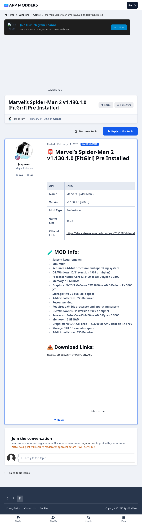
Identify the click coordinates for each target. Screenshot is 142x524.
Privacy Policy (13, 508)
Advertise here (55, 89)
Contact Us (30, 508)
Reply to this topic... (36, 458)
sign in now (88, 443)
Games (57, 118)
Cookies (44, 508)
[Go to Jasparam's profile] (10, 119)
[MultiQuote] (49, 420)
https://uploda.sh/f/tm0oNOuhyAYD (69, 355)
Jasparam (19, 118)
